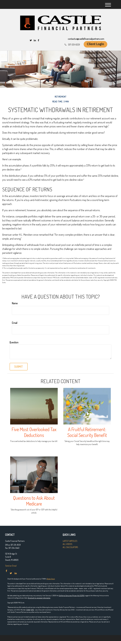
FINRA (28, 610)
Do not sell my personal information (39, 598)
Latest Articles (70, 541)
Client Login (95, 44)
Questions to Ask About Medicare (34, 501)
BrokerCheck (51, 579)
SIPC (32, 610)
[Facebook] (38, 40)
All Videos (67, 544)
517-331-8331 (74, 44)
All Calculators (70, 547)
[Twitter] (31, 40)
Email (14, 322)
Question (14, 342)
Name (15, 303)
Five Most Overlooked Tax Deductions (34, 432)
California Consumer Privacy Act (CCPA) (71, 595)
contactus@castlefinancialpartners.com (86, 38)
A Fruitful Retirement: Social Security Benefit (87, 432)
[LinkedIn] (35, 40)
